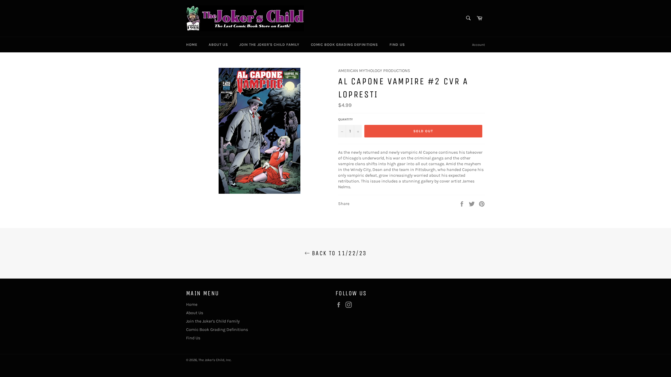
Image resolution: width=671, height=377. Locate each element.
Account (478, 45)
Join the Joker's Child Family (269, 44)
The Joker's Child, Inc (214, 360)
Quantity (345, 119)
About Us (218, 44)
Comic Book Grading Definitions (344, 44)
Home (191, 44)
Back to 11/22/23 (338, 253)
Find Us (397, 44)
